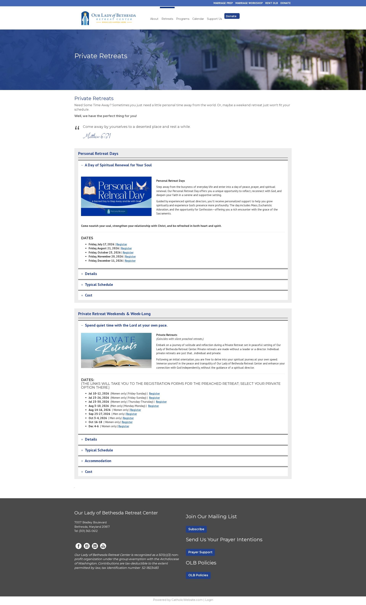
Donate (285, 3)
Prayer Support (200, 552)
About (154, 19)
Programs (182, 19)
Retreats (167, 19)
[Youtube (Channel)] (103, 546)
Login (209, 600)
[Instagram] (87, 546)
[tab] (183, 165)
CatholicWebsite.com (187, 600)
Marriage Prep (223, 3)
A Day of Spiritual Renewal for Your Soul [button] (118, 165)
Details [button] (91, 273)
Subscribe (196, 529)
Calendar (198, 19)
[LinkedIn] (95, 546)
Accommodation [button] (98, 460)
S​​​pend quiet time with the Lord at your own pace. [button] (126, 325)
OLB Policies (198, 575)
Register (121, 244)
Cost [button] (88, 295)
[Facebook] (78, 546)
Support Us (214, 19)
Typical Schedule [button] (99, 284)
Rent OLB (271, 3)
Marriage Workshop (249, 3)
